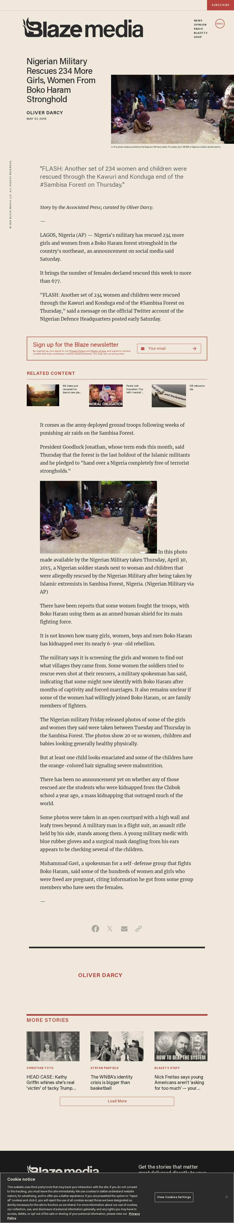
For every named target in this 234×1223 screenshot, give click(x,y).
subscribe (220, 5)
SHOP (198, 37)
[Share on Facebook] (95, 928)
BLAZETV (200, 33)
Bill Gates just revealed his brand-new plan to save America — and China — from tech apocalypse (72, 389)
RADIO (198, 29)
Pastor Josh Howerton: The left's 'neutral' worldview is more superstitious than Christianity (134, 389)
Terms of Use (98, 351)
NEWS (198, 20)
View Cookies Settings (174, 1197)
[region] (117, 1197)
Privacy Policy (77, 351)
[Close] (227, 1197)
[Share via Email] (124, 928)
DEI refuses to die (197, 388)
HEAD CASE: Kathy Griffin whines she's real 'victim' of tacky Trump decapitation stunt (50, 1083)
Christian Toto (40, 1068)
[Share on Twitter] (110, 928)
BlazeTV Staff (167, 1068)
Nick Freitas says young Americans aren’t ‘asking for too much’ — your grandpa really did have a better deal (180, 1083)
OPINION (200, 25)
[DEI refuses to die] (169, 395)
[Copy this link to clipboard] (138, 928)
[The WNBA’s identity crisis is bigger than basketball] (116, 1045)
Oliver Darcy (45, 113)
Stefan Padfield (104, 1068)
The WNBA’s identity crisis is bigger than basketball (111, 1083)
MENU (219, 24)
